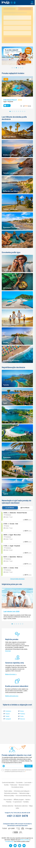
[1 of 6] (12, 68)
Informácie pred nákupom (22, 791)
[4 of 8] (16, 111)
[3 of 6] (16, 68)
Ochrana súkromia (7, 806)
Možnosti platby (9, 795)
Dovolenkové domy (17, 787)
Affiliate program (19, 799)
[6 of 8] (20, 111)
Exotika (6, 785)
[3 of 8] (14, 111)
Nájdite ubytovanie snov (11, 696)
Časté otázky (8, 791)
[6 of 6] (23, 68)
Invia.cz (22, 839)
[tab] (9, 507)
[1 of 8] (10, 111)
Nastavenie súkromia (21, 806)
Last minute (28, 782)
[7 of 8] (23, 111)
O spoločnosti (17, 802)
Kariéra (27, 799)
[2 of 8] (12, 111)
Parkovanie (13, 785)
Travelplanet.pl (9, 841)
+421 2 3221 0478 (17, 815)
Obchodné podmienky (11, 793)
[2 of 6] (14, 68)
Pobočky (9, 802)
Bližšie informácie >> (11, 674)
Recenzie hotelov (24, 785)
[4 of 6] (18, 68)
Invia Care (8, 651)
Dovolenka (19, 782)
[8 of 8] (25, 111)
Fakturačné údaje (24, 793)
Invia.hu (27, 839)
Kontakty (26, 802)
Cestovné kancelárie (8, 782)
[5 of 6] (20, 68)
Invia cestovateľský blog (23, 795)
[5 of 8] (18, 111)
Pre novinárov (8, 799)
